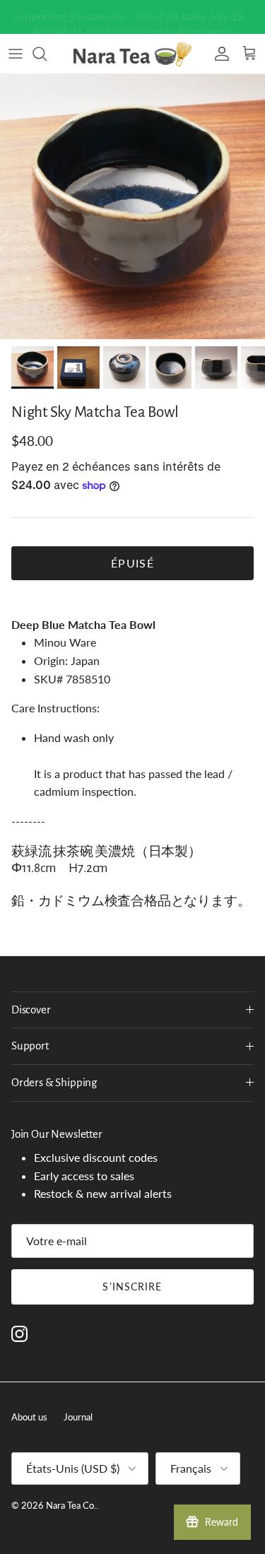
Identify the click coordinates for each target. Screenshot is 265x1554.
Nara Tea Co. (71, 1505)
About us (29, 1417)
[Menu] (15, 53)
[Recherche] (46, 53)
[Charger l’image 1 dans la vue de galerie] (132, 206)
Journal (78, 1417)
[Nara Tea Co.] (133, 53)
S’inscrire (132, 1287)
